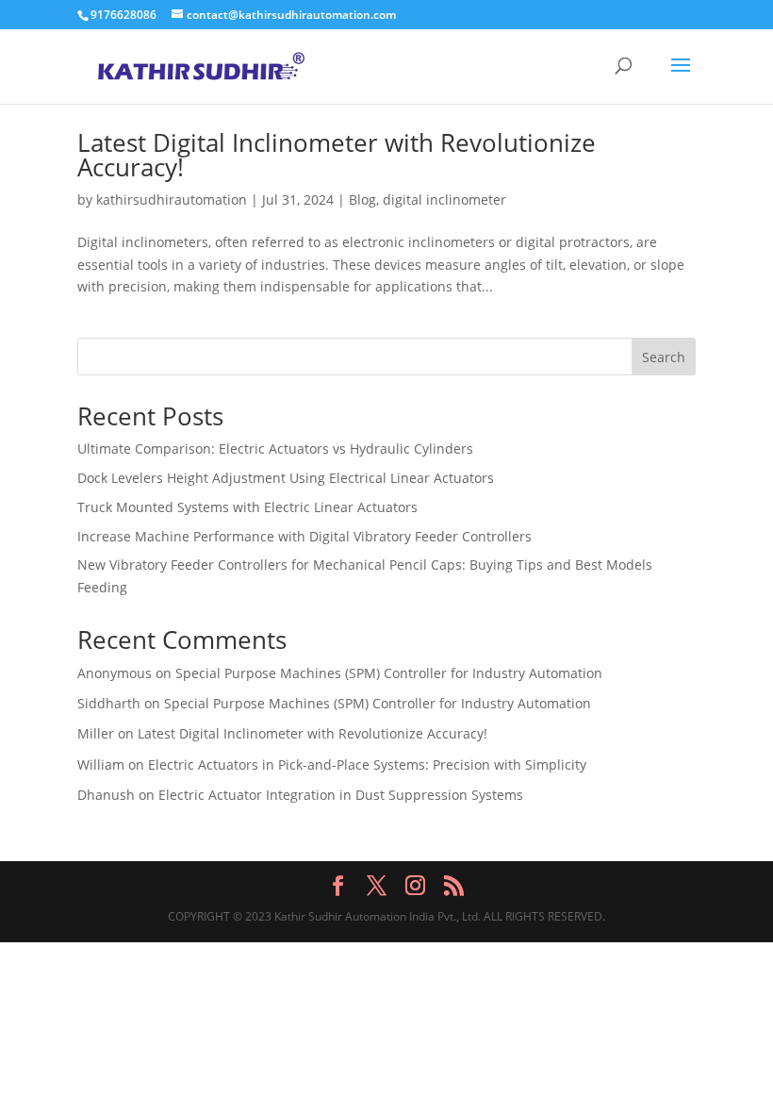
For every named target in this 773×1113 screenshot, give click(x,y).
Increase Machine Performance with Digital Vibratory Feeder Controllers (304, 536)
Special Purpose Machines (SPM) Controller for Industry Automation (388, 673)
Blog (362, 199)
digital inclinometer (444, 199)
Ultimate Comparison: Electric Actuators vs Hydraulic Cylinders (275, 448)
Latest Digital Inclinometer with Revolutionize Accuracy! (336, 154)
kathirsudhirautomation (171, 199)
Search (663, 357)
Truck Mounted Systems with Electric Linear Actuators (247, 507)
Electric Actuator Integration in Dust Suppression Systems (340, 795)
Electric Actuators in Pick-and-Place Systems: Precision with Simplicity (367, 764)
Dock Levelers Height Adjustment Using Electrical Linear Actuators (285, 478)
